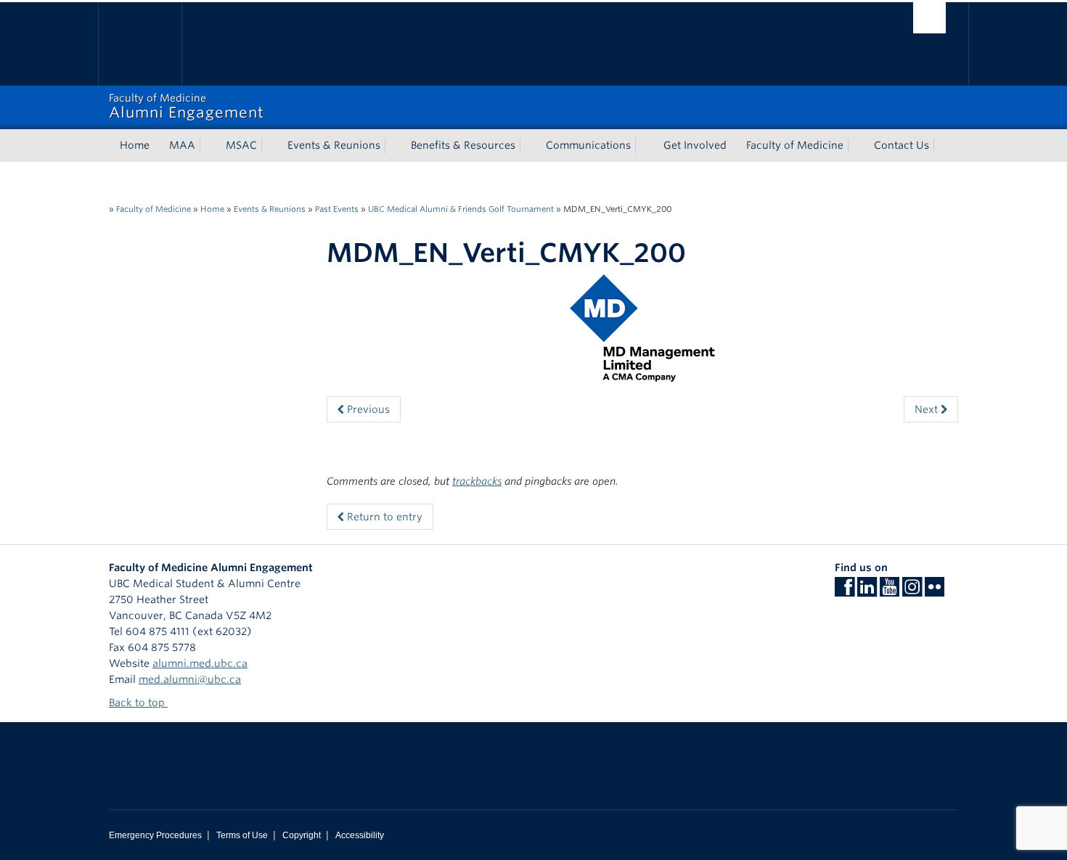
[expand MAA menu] (208, 146)
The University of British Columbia (139, 44)
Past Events (337, 209)
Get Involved (695, 145)
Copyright (301, 835)
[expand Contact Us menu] (942, 146)
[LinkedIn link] (867, 591)
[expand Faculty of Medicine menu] (856, 146)
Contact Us (901, 145)
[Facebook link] (844, 591)
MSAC (241, 145)
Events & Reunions (333, 145)
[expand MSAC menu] (270, 146)
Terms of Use (242, 835)
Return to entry (383, 517)
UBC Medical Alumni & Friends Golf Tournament (461, 209)
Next (928, 409)
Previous (367, 409)
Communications (588, 145)
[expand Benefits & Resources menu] (528, 146)
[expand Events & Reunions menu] (393, 146)
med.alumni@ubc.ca (190, 679)
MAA (182, 145)
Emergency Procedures (155, 835)
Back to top (138, 702)
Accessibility (359, 835)
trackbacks (477, 481)
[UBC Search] (929, 17)
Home (135, 145)
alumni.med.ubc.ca (200, 663)
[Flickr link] (934, 591)
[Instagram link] (912, 591)
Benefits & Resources (463, 145)
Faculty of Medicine (794, 145)
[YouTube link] (889, 591)
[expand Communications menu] (644, 146)
